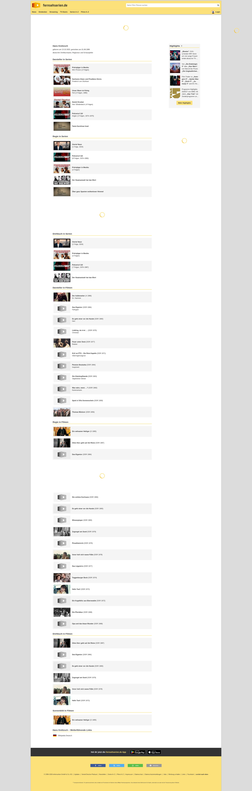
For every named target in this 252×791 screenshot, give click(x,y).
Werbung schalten (174, 774)
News (34, 12)
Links (183, 774)
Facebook (190, 774)
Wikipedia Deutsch (65, 736)
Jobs (165, 774)
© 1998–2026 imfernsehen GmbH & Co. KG (58, 774)
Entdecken (43, 12)
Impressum (129, 774)
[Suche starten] (218, 5)
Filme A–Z (85, 12)
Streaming (54, 12)
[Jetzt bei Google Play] (137, 752)
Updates (77, 774)
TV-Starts (63, 12)
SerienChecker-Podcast (89, 774)
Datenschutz (139, 774)
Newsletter (102, 774)
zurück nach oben (202, 774)
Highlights (175, 46)
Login (218, 12)
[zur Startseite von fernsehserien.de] (36, 5)
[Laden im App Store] (154, 752)
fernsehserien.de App (116, 752)
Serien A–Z (74, 12)
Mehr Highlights (184, 103)
